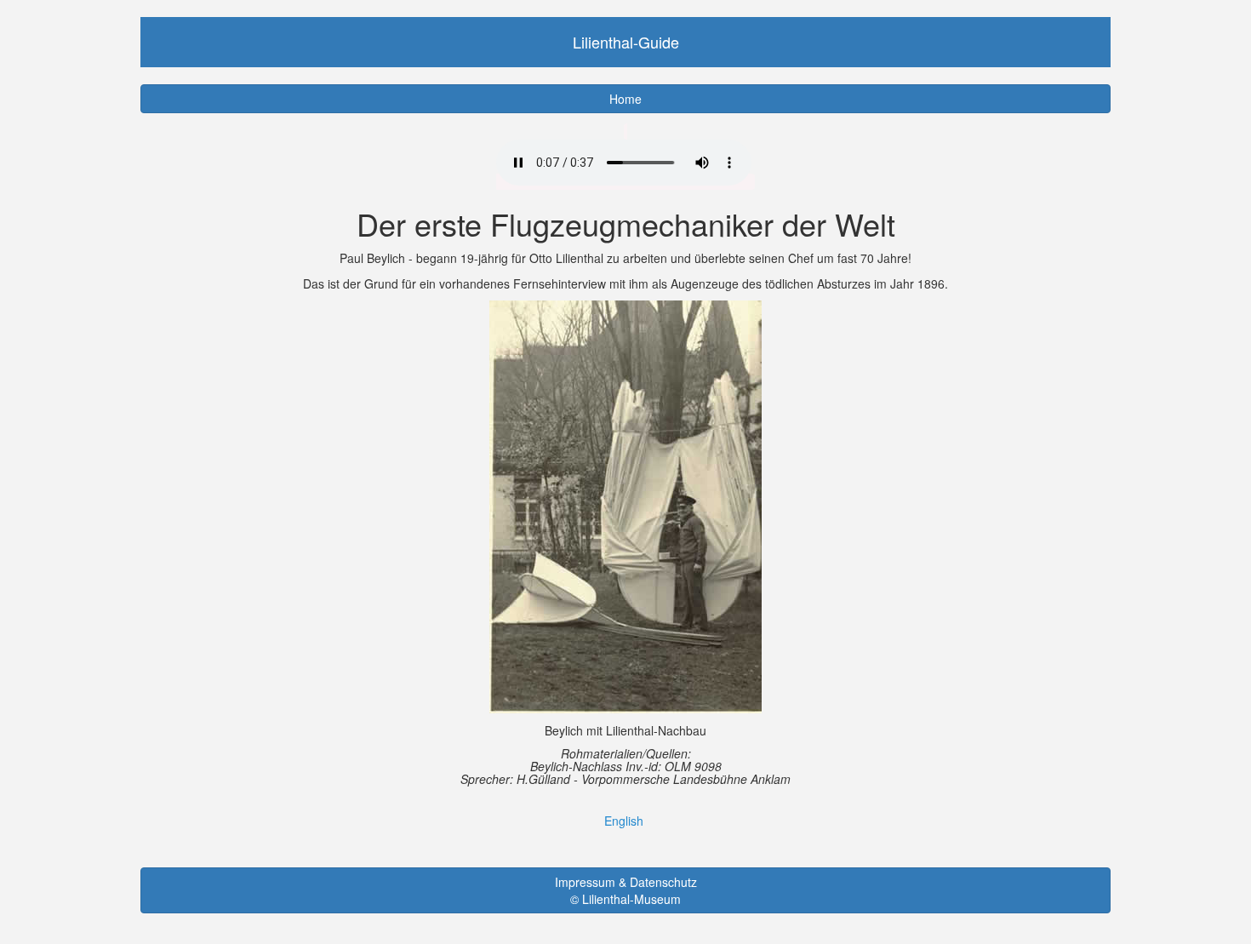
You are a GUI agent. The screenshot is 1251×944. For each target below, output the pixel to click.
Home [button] (625, 98)
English (623, 820)
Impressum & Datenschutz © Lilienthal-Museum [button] (626, 890)
